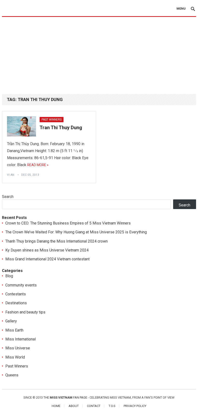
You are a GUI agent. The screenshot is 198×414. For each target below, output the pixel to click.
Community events (21, 285)
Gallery (11, 321)
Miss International (20, 339)
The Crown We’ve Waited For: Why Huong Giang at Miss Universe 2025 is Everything (76, 232)
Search (8, 196)
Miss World (15, 357)
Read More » (38, 165)
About (74, 406)
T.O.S (112, 406)
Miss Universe (17, 348)
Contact (93, 406)
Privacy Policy (135, 406)
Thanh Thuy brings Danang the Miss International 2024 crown (56, 241)
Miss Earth (14, 330)
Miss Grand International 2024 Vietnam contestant (47, 259)
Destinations (16, 303)
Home (56, 406)
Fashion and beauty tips (25, 312)
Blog (9, 276)
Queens (11, 375)
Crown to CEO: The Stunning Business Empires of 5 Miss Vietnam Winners (68, 223)
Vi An (10, 174)
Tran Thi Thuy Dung (61, 127)
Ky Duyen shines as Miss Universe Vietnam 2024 (47, 250)
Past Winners (52, 119)
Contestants (15, 294)
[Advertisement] (99, 53)
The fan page (65, 397)
